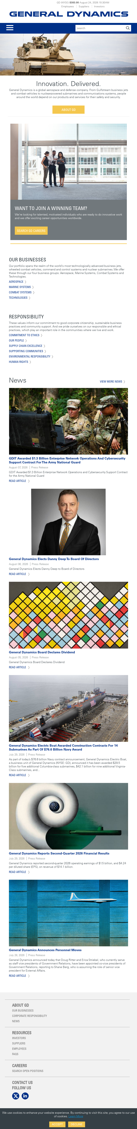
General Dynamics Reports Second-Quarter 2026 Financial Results (59, 853)
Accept (57, 1124)
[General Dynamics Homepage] (68, 13)
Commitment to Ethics (24, 335)
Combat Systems (20, 292)
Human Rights (18, 362)
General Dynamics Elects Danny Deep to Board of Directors (54, 559)
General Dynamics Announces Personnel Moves (45, 950)
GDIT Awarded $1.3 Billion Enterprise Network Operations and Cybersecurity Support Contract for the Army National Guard (67, 460)
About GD (69, 110)
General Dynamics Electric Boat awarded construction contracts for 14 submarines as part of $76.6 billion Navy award (63, 747)
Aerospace (16, 281)
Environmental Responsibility (29, 356)
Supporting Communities (26, 351)
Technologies (18, 297)
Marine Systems (20, 287)
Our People (16, 340)
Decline (76, 1124)
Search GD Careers (31, 231)
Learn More (75, 1116)
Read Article (18, 481)
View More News (111, 381)
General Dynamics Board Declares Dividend (42, 652)
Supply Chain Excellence (25, 346)
